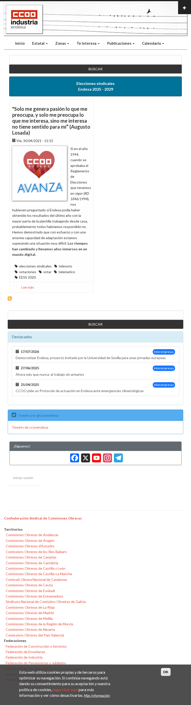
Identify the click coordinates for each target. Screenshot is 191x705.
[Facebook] (73, 456)
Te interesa (87, 43)
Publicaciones (119, 43)
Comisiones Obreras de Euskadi (30, 591)
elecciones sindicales (35, 266)
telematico (66, 272)
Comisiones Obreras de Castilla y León (35, 568)
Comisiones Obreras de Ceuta (29, 585)
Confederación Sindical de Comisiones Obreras (43, 518)
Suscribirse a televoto (10, 298)
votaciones (27, 272)
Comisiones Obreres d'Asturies (30, 546)
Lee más (27, 287)
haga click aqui (65, 689)
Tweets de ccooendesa (30, 427)
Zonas (61, 43)
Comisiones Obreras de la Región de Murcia (39, 624)
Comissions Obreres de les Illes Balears (36, 552)
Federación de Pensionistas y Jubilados (36, 663)
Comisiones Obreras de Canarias (31, 557)
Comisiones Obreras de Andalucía (32, 535)
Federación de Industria (24, 657)
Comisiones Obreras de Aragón (30, 540)
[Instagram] (106, 456)
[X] (84, 456)
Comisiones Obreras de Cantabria (32, 563)
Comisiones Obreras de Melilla (29, 618)
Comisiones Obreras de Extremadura (34, 596)
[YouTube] (95, 456)
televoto (65, 266)
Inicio (20, 43)
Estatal (38, 43)
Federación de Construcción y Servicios (36, 646)
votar (47, 272)
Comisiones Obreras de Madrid (30, 613)
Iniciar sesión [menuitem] (23, 478)
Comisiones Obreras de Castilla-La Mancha (39, 574)
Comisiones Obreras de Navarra (30, 629)
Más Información (97, 695)
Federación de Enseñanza (25, 652)
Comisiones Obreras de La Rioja (30, 607)
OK (165, 672)
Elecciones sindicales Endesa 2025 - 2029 (95, 86)
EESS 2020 (27, 277)
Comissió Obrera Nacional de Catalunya (36, 579)
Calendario (152, 43)
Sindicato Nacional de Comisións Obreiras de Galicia (46, 601)
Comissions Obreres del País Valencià (35, 635)
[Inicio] (24, 19)
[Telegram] (117, 456)
